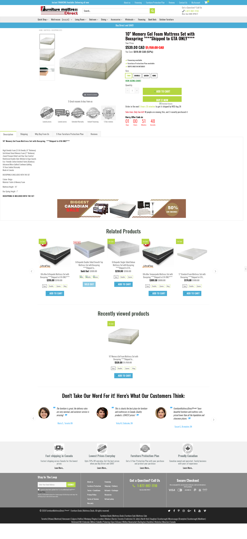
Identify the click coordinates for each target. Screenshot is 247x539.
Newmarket (133, 521)
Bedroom (93, 19)
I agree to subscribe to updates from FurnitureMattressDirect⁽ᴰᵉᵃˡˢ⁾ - (56, 490)
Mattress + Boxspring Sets (53, 30)
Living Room (80, 19)
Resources (108, 494)
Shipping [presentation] (24, 134)
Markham (201, 518)
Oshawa (118, 521)
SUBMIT (71, 484)
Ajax (112, 521)
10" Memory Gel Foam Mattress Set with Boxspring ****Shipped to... (123, 358)
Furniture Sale (130, 515)
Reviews (172, 2)
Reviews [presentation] (94, 134)
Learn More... (145, 467)
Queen (146, 75)
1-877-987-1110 (191, 11)
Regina (94, 518)
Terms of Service (93, 499)
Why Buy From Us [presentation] (42, 134)
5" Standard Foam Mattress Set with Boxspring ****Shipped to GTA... (192, 276)
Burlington (142, 521)
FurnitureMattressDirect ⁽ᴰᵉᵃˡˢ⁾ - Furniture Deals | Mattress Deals (70, 510)
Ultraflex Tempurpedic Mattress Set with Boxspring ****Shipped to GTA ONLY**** (158, 276)
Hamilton (150, 521)
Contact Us (183, 2)
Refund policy (109, 499)
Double (137, 75)
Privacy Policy (41, 492)
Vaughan (153, 518)
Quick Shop (42, 19)
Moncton (165, 521)
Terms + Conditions (93, 490)
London (101, 518)
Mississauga (173, 518)
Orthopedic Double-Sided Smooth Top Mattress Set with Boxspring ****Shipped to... (89, 265)
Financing (138, 2)
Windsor (108, 518)
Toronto (44, 518)
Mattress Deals (118, 515)
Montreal (58, 518)
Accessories (116, 19)
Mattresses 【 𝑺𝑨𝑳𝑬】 (61, 19)
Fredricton (128, 518)
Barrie (114, 518)
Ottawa (50, 518)
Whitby (124, 521)
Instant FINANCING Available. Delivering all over (70, 2)
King (154, 75)
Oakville (99, 521)
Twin (128, 75)
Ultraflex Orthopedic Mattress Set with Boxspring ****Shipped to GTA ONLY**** (54, 276)
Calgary (74, 518)
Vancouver (66, 518)
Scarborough (162, 518)
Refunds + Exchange (111, 490)
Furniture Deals (105, 515)
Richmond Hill (76, 521)
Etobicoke (86, 521)
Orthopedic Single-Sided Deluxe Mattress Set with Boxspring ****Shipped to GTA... (123, 265)
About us (127, 2)
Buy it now (162, 100)
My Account (196, 2)
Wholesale (129, 19)
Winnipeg (87, 518)
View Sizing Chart (133, 80)
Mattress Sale (141, 515)
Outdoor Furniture (166, 19)
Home (41, 30)
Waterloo (158, 521)
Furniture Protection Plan (155, 2)
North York (145, 518)
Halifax (80, 518)
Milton (93, 521)
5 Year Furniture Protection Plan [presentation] (69, 134)
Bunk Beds (152, 19)
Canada (173, 521)
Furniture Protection (94, 486)
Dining (104, 19)
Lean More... (59, 467)
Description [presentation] (8, 134)
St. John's (136, 518)
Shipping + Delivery (111, 486)
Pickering (106, 521)
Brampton (182, 518)
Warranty (90, 503)
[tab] (8, 134)
